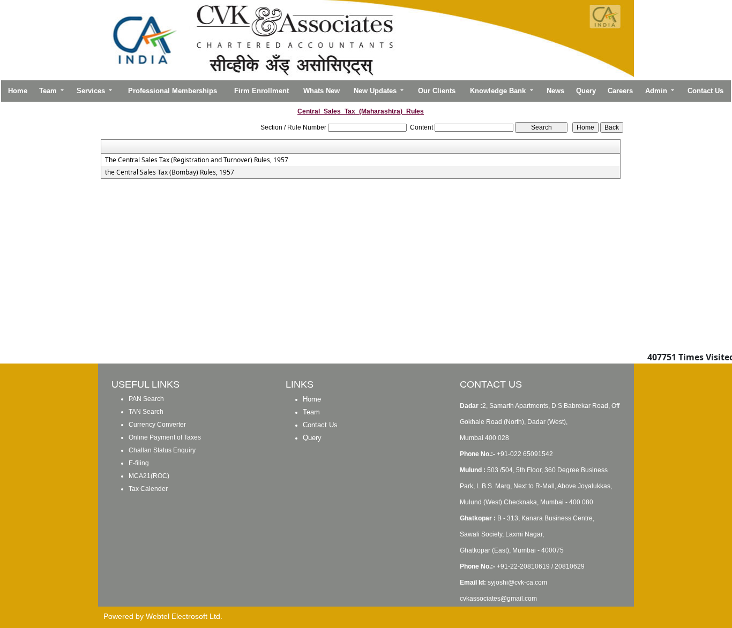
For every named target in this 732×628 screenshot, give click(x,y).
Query (586, 91)
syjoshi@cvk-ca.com (517, 582)
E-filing (139, 463)
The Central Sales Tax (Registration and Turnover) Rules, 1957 (196, 160)
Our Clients (436, 91)
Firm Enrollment (261, 91)
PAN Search (146, 399)
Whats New (321, 91)
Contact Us (705, 91)
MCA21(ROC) (149, 476)
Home (17, 91)
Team (311, 412)
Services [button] (92, 91)
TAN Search (146, 411)
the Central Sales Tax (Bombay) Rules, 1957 (169, 172)
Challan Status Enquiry (162, 450)
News (555, 91)
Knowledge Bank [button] (499, 91)
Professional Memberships (172, 91)
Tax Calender (148, 489)
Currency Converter (157, 424)
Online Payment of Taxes (165, 437)
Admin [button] (657, 91)
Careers (620, 91)
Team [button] (49, 91)
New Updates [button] (376, 91)
